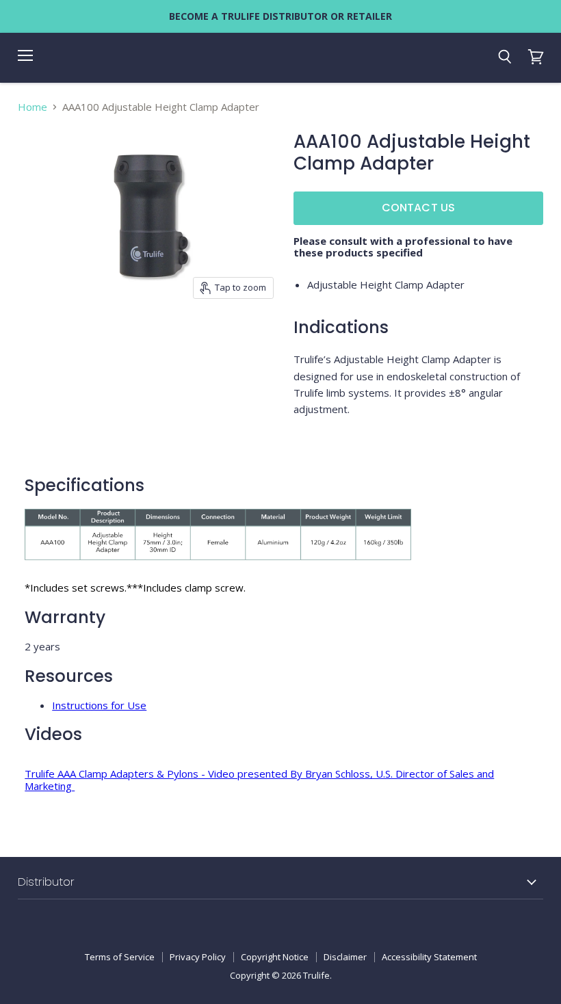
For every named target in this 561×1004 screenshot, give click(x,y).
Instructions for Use (99, 705)
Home (32, 107)
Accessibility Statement (429, 957)
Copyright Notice (275, 957)
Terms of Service (120, 957)
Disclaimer (345, 957)
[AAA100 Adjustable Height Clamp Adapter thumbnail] (48, 339)
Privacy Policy (198, 957)
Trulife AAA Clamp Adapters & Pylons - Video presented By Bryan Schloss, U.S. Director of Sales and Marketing (259, 779)
